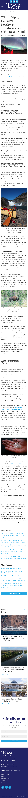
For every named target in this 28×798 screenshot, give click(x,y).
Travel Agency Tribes (22, 796)
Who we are (5, 774)
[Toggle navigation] (2, 5)
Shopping (23, 35)
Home (3, 11)
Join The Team (5, 778)
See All (23, 609)
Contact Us (4, 780)
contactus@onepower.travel (12, 770)
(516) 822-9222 (13, 766)
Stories (8, 11)
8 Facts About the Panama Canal (11, 568)
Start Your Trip (14, 593)
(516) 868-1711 (10, 764)
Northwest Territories (10, 35)
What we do (5, 776)
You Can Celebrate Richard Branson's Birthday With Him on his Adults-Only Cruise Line (12, 585)
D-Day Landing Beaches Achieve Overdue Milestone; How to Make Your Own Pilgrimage (13, 551)
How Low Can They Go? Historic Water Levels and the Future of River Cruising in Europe (13, 535)
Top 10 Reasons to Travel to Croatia (11, 576)
